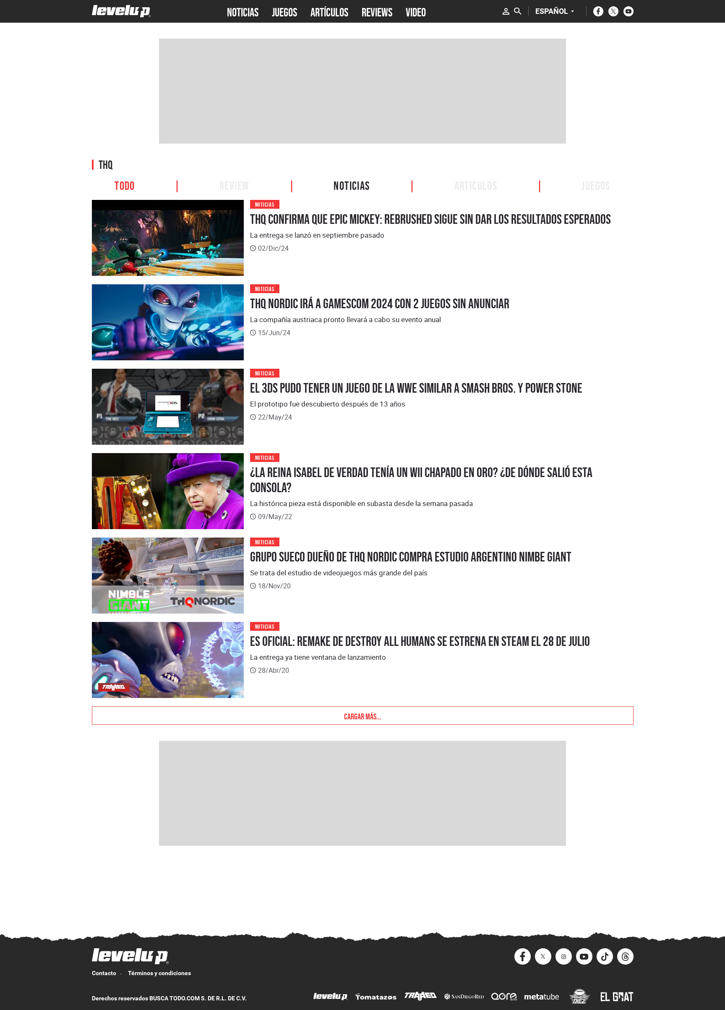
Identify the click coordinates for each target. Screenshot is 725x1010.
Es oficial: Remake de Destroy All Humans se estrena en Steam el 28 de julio (420, 641)
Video (416, 11)
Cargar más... (362, 715)
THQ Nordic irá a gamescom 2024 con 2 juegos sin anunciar (379, 303)
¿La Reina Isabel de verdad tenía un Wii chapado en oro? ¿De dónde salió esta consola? (421, 480)
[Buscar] (518, 11)
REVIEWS (377, 11)
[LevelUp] (330, 997)
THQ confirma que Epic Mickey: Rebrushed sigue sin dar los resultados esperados (430, 219)
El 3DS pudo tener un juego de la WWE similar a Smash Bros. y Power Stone (416, 388)
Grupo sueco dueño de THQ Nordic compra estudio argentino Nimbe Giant (410, 556)
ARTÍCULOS (329, 11)
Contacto (104, 973)
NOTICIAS (242, 11)
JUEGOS (284, 11)
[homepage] (121, 11)
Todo (125, 184)
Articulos (476, 184)
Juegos (596, 184)
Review (234, 184)
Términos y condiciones (159, 973)
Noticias (352, 184)
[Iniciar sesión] (506, 11)
